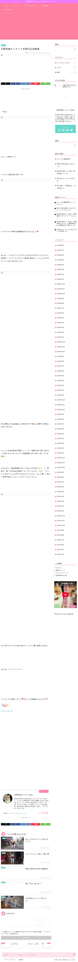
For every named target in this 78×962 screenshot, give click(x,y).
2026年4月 (60, 264)
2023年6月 (60, 429)
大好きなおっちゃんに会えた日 (66, 180)
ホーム (6, 5)
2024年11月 (61, 347)
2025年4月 (60, 322)
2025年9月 (60, 298)
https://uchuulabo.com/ (18, 813)
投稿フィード (60, 570)
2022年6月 (60, 487)
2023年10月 (61, 409)
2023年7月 (60, 424)
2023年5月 (60, 433)
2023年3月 (60, 443)
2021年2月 (60, 549)
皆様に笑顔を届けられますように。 (66, 165)
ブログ (3, 45)
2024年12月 (61, 342)
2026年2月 (60, 274)
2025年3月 (60, 327)
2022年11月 (61, 462)
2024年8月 (60, 361)
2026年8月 (60, 245)
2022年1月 (60, 511)
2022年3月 (60, 501)
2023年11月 (61, 404)
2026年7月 (60, 250)
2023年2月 (60, 448)
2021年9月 (60, 530)
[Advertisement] (39, 26)
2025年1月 (60, 337)
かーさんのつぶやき (66, 62)
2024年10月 (61, 351)
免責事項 (21, 959)
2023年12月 (61, 400)
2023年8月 (60, 419)
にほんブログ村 (7, 711)
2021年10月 (61, 525)
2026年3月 (60, 269)
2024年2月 (60, 390)
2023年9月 (60, 414)
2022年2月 (60, 506)
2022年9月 (60, 472)
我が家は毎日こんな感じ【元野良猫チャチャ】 (66, 172)
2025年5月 (60, 318)
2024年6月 (60, 371)
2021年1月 (60, 554)
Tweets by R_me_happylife (63, 614)
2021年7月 (60, 540)
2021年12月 (61, 516)
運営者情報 (45, 5)
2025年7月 (60, 308)
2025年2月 (60, 332)
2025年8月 (60, 303)
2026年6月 (60, 255)
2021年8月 (60, 535)
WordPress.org (61, 575)
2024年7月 (60, 366)
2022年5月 (60, 491)
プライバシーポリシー (31, 5)
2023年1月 (60, 453)
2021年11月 (61, 520)
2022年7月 (60, 482)
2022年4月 (60, 496)
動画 (66, 72)
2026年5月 (60, 260)
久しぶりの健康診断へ (64, 159)
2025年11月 (61, 289)
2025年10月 (61, 293)
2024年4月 (60, 380)
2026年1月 (60, 279)
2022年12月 (61, 458)
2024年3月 (60, 385)
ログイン (59, 568)
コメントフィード (62, 573)
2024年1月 (60, 395)
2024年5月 (60, 375)
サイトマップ (16, 5)
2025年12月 (61, 284)
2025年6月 (60, 313)
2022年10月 (61, 467)
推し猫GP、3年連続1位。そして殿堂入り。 (66, 187)
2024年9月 (60, 356)
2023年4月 (60, 438)
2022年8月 (60, 477)
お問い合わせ (8, 9)
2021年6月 (60, 544)
